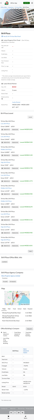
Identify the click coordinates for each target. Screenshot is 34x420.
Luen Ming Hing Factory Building (6, 340)
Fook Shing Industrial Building (17, 334)
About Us (12, 408)
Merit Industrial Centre (6, 334)
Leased (30, 117)
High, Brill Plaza (5, 162)
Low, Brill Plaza (5, 123)
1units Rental (16, 102)
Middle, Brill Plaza (6, 149)
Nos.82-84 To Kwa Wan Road (12, 36)
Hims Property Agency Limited (10, 276)
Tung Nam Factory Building (28, 334)
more (30, 251)
